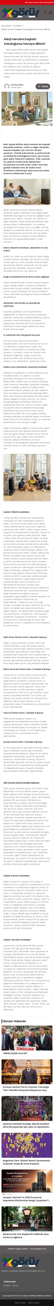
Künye (15, 1285)
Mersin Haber (20, 1303)
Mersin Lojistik (33, 1303)
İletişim (7, 1285)
